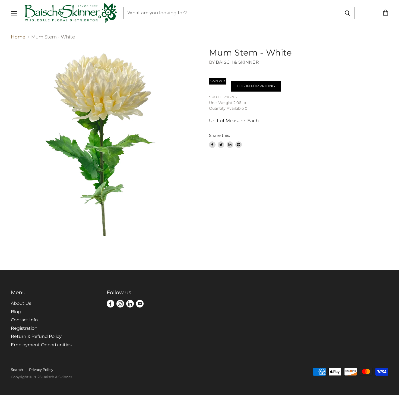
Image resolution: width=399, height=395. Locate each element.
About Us (21, 303)
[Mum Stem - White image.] (105, 142)
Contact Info (24, 319)
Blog (16, 311)
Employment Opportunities (41, 344)
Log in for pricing (256, 86)
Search (17, 369)
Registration (24, 328)
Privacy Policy (41, 369)
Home (18, 37)
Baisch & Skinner (237, 62)
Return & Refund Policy (36, 336)
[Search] (347, 13)
